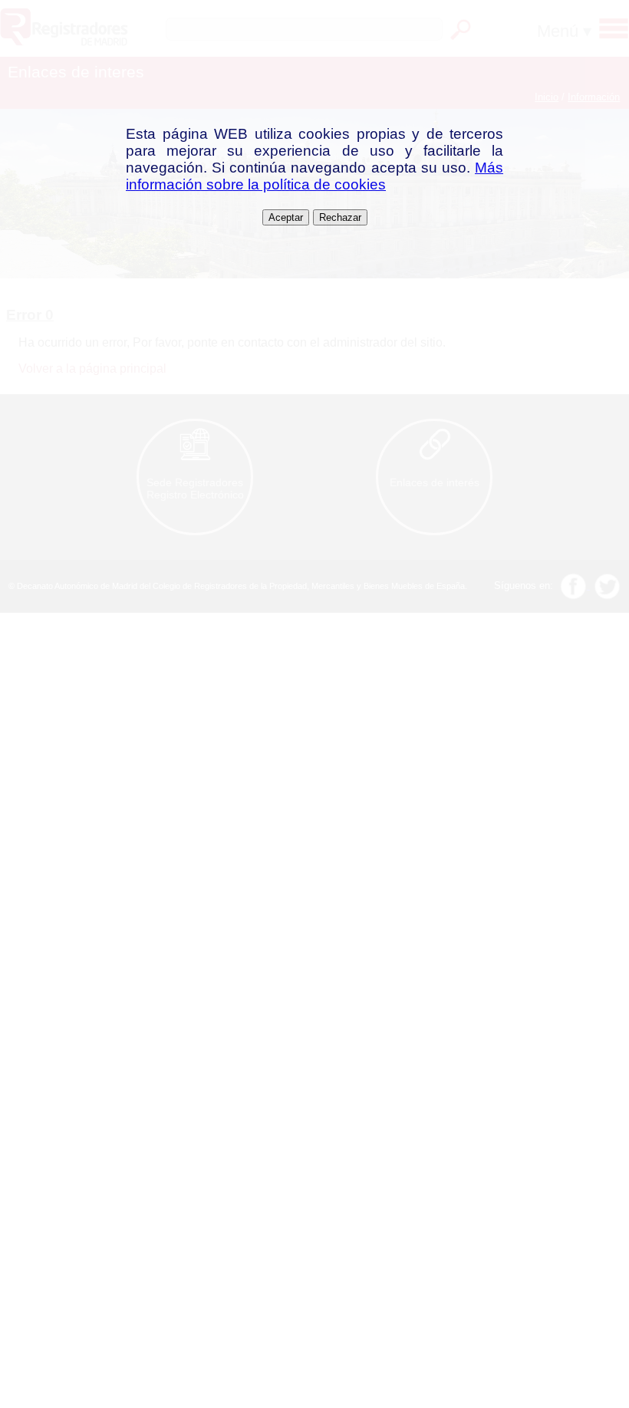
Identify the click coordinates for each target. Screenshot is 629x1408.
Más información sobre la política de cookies (314, 176)
